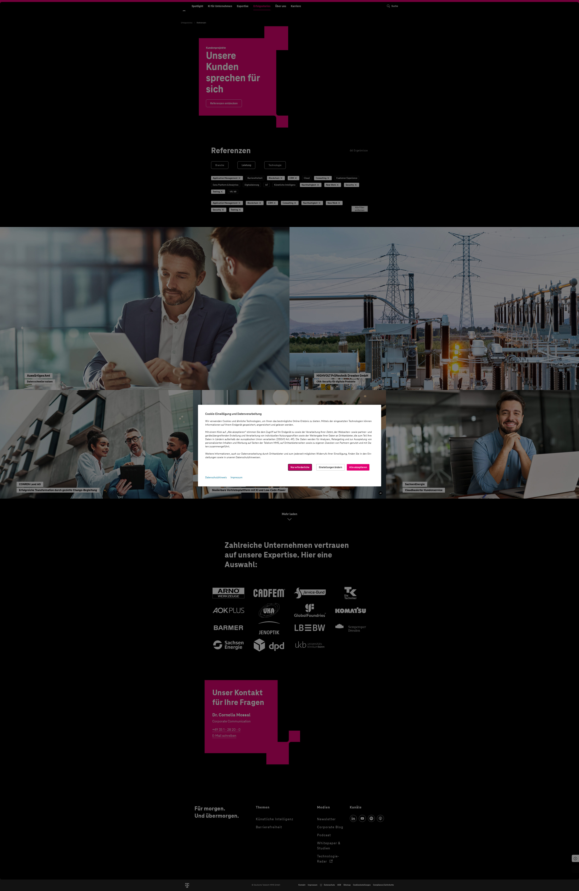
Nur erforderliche (300, 467)
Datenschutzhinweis (216, 477)
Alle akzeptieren (358, 467)
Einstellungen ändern (330, 467)
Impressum (236, 477)
